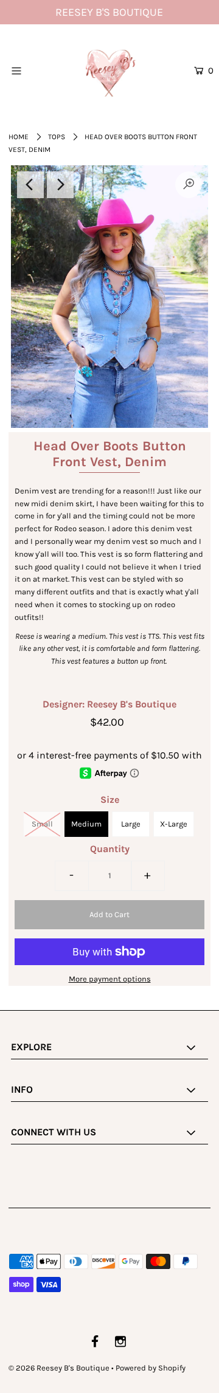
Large (131, 823)
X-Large (173, 823)
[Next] (60, 184)
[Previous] (30, 184)
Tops (56, 136)
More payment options (110, 978)
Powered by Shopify (151, 1367)
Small (42, 823)
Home (19, 136)
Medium (86, 823)
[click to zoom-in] (188, 184)
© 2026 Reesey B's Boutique (59, 1367)
